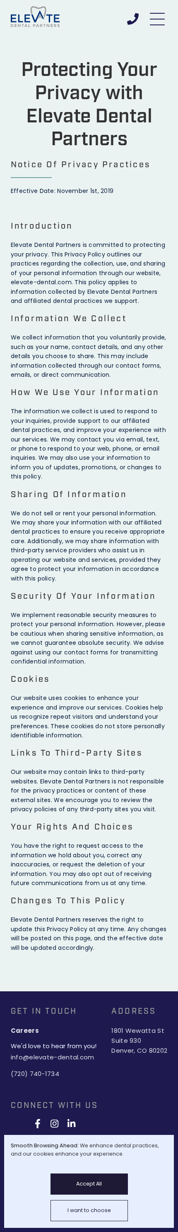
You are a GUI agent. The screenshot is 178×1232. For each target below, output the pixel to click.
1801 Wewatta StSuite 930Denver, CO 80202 (139, 1040)
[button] (158, 16)
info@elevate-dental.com (52, 1057)
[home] (41, 16)
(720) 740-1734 (35, 1073)
